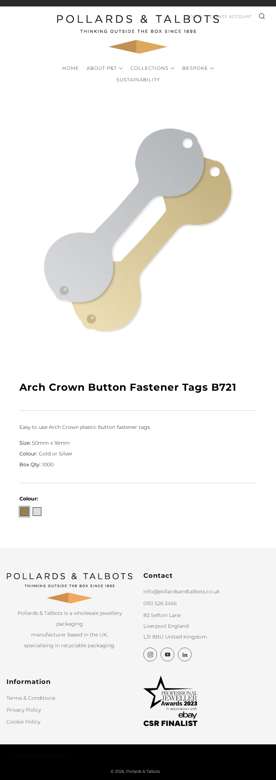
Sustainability (138, 79)
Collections (149, 68)
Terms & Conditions (30, 698)
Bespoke (195, 68)
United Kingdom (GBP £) (37, 756)
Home (70, 68)
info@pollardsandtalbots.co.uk (181, 591)
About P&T (102, 68)
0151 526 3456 (159, 603)
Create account (231, 16)
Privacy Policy (23, 710)
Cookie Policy (23, 721)
